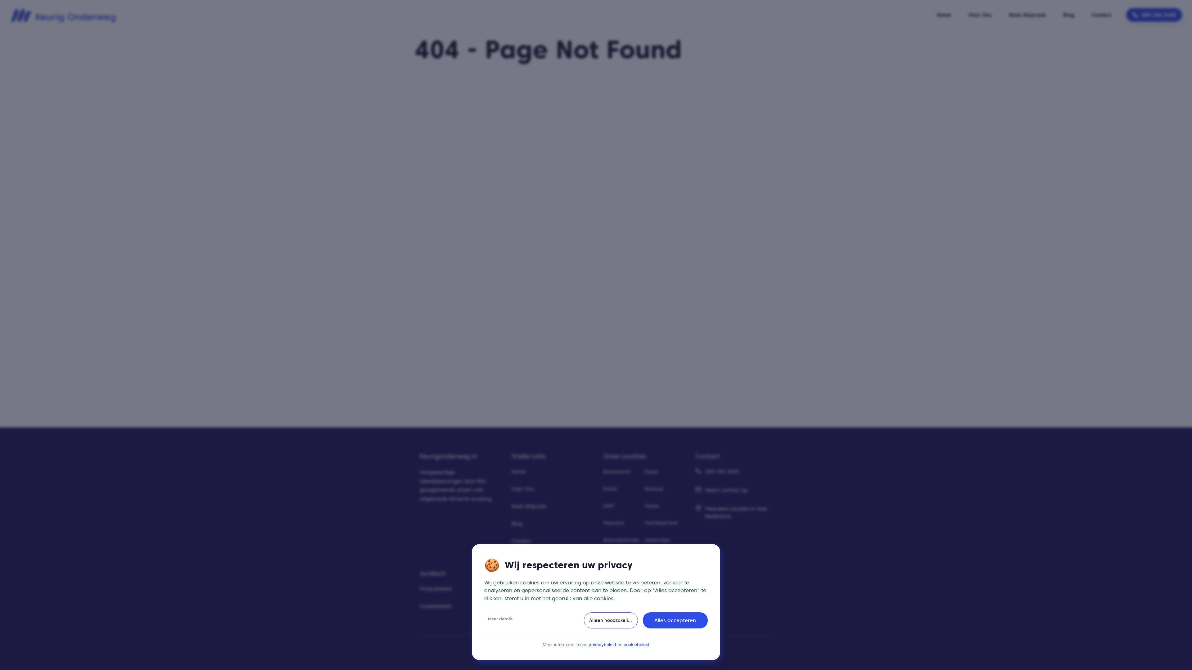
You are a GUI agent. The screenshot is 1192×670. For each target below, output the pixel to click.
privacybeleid (602, 644)
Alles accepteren (675, 620)
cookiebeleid (636, 644)
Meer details (500, 619)
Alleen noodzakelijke (611, 620)
